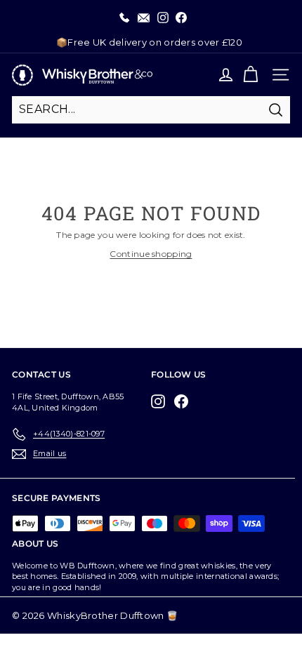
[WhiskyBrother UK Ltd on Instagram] (161, 401)
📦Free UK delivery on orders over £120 (149, 42)
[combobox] (151, 109)
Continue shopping (151, 253)
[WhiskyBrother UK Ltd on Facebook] (184, 401)
